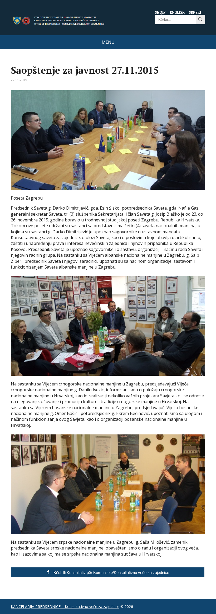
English (177, 12)
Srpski (195, 12)
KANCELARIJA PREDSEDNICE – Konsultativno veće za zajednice (65, 606)
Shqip (160, 12)
